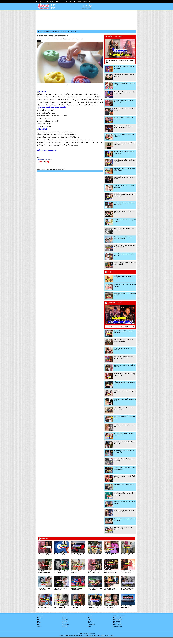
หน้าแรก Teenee (41, 616)
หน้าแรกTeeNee (42, 38)
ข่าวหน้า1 (46, 1)
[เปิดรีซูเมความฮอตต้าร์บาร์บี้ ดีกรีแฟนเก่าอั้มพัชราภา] (109, 419)
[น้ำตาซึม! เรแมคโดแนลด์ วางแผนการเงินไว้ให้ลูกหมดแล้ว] (109, 94)
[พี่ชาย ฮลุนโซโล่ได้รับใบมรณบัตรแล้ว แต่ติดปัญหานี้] (78, 564)
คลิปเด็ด (51, 1)
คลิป (39, 621)
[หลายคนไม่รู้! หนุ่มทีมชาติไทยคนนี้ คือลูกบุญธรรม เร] (128, 581)
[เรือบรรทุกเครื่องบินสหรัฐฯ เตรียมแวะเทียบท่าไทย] (128, 599)
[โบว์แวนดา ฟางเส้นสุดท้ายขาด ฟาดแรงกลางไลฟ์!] (111, 547)
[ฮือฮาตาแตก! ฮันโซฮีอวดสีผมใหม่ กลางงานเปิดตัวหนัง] (109, 504)
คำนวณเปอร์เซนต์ (118, 619)
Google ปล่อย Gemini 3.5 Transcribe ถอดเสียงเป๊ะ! (60, 554)
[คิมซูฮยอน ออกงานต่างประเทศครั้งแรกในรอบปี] (109, 487)
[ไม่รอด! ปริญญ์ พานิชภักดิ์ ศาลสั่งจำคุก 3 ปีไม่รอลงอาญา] (109, 222)
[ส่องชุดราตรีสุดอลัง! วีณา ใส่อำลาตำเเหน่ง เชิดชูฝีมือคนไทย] (109, 453)
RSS (108, 635)
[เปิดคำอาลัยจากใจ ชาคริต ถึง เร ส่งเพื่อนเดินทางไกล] (109, 111)
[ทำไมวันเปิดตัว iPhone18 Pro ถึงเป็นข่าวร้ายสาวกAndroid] (111, 581)
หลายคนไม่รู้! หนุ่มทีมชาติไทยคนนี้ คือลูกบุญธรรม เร (127, 588)
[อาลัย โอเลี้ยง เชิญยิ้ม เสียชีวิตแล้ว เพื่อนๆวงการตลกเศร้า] (109, 231)
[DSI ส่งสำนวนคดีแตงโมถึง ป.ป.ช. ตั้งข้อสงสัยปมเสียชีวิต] (109, 188)
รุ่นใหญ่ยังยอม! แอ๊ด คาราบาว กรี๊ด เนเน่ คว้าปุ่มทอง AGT (94, 571)
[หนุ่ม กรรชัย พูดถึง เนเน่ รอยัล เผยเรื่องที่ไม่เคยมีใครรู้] (78, 599)
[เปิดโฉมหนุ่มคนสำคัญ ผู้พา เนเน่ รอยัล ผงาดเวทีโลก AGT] (109, 359)
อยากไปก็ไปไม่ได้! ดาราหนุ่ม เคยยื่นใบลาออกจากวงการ (95, 606)
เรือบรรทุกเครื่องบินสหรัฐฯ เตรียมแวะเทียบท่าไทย (126, 606)
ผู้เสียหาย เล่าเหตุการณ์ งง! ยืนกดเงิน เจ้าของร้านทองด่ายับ (45, 606)
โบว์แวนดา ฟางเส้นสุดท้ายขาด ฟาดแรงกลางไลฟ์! (111, 554)
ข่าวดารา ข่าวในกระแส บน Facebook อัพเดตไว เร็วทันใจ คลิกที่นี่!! (52, 169)
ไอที (90, 621)
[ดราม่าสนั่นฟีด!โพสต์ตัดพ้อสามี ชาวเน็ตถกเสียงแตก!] (109, 256)
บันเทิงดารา (40, 617)
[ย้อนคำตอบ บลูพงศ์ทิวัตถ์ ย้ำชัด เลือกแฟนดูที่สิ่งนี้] (109, 401)
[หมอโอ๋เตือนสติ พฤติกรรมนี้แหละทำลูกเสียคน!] (109, 278)
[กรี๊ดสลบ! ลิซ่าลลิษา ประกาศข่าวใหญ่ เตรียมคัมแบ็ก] (109, 478)
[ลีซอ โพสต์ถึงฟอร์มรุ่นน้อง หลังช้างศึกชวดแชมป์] (61, 564)
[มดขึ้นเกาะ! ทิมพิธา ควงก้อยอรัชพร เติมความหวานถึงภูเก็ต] (109, 410)
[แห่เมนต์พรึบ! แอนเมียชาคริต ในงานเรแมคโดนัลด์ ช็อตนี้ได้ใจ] (109, 265)
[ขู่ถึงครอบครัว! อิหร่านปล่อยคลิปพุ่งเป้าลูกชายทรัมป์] (95, 581)
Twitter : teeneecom (101, 635)
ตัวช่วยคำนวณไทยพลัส (119, 628)
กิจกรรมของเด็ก (59, 38)
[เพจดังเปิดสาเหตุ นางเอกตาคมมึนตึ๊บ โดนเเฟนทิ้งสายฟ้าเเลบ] (109, 145)
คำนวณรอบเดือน (117, 624)
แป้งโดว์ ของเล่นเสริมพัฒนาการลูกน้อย (73, 38)
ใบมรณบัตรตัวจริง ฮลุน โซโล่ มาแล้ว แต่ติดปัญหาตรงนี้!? (61, 606)
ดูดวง (90, 626)
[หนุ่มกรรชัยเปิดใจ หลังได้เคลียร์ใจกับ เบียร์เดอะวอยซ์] (109, 162)
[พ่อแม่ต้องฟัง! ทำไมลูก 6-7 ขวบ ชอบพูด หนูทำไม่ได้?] (109, 295)
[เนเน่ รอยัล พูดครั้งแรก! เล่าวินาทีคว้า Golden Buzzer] (109, 120)
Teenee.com (92, 633)
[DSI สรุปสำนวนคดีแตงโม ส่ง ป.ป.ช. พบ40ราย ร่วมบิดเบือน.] (109, 239)
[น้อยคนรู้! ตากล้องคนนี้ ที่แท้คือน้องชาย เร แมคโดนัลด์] (109, 461)
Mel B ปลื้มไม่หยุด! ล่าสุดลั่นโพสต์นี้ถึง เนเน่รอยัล (120, 327)
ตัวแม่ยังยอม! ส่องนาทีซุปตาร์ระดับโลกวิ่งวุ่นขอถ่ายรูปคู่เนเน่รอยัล (124, 101)
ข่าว (39, 619)
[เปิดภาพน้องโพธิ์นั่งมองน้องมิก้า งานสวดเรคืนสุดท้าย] (109, 179)
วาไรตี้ (39, 622)
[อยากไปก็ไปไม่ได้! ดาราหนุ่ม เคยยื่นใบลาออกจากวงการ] (95, 599)
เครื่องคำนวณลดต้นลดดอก (119, 616)
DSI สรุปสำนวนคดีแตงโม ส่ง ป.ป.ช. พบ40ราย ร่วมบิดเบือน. (123, 237)
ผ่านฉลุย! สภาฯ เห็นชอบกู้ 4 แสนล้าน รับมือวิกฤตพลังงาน (110, 571)
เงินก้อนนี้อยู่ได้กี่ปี (118, 626)
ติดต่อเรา (111, 635)
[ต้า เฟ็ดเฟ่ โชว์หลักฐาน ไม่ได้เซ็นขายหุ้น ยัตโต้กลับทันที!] (109, 196)
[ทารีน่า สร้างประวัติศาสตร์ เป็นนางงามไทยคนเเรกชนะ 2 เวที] (109, 512)
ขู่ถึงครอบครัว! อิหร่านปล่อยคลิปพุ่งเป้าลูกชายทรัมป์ (95, 588)
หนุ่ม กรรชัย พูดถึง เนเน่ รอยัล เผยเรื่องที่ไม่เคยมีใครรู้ (77, 606)
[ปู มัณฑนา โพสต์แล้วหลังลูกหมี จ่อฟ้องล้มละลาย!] (109, 85)
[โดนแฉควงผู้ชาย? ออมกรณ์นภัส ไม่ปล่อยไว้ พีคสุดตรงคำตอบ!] (109, 470)
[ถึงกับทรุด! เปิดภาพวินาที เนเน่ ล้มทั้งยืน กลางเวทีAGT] (109, 69)
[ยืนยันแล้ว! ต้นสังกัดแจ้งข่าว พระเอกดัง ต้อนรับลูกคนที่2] (45, 564)
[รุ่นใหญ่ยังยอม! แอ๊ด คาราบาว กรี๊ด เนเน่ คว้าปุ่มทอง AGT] (95, 564)
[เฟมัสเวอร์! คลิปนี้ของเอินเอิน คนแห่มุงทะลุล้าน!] (109, 393)
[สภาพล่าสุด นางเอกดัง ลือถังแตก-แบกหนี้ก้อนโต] (128, 547)
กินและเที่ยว (66, 624)
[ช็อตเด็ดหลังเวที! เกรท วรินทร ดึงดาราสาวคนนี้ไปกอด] (109, 521)
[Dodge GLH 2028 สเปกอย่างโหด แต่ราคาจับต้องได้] (78, 547)
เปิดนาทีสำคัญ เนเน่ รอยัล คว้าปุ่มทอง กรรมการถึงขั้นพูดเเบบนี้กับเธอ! (123, 126)
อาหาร (70, 1)
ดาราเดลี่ (51, 159)
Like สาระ (57, 1)
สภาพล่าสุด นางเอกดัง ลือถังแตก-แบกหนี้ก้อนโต (127, 554)
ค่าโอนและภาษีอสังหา (119, 617)
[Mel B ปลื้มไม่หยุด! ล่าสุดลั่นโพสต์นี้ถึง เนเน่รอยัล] (120, 314)
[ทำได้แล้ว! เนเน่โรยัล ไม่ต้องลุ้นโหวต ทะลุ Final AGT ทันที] (109, 376)
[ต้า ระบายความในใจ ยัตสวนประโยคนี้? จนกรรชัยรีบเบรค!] (109, 205)
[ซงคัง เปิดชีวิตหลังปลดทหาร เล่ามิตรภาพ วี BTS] (95, 547)
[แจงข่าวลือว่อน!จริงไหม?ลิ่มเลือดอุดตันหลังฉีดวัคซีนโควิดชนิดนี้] (109, 248)
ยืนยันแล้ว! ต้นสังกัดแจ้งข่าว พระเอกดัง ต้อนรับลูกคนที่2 (44, 571)
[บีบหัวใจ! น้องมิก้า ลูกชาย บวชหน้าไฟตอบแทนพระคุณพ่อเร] (109, 342)
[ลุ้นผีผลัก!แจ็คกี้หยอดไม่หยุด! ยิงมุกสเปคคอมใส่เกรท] (109, 333)
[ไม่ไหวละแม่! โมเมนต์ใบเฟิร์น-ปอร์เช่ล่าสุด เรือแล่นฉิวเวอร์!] (109, 384)
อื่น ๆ (90, 1)
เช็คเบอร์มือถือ (92, 624)
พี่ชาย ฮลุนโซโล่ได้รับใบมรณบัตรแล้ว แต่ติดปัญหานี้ (78, 571)
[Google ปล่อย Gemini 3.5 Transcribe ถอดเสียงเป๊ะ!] (61, 547)
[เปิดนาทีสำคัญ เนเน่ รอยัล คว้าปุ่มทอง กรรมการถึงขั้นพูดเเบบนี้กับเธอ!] (109, 128)
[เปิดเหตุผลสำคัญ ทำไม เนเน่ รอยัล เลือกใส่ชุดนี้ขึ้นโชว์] (120, 48)
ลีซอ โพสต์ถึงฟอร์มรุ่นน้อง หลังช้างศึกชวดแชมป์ (61, 571)
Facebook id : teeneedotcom (89, 635)
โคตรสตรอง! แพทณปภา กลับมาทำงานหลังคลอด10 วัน (111, 606)
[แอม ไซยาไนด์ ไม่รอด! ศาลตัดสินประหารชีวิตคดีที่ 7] (109, 214)
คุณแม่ (90, 619)
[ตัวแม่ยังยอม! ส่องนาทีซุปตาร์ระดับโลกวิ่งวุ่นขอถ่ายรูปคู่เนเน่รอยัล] (109, 103)
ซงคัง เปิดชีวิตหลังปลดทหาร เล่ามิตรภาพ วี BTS (95, 554)
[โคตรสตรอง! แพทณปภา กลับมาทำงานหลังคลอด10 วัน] (111, 599)
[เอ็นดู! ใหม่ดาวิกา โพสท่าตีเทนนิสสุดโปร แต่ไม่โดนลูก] (109, 495)
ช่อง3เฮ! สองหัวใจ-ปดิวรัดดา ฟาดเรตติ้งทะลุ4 (60, 588)
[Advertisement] (86, 19)
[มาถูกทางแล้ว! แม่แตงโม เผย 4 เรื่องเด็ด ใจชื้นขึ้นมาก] (109, 137)
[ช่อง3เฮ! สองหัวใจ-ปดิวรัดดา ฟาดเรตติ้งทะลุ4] (61, 581)
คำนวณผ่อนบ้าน (117, 621)
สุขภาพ (39, 626)
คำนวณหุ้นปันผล (117, 622)
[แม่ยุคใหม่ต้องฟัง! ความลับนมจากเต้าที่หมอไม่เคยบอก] (109, 287)
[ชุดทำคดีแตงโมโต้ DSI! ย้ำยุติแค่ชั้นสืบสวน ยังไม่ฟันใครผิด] (109, 171)
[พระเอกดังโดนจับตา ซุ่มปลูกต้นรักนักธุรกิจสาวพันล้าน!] (109, 444)
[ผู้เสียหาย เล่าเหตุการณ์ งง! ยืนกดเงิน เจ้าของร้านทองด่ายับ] (45, 599)
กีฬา (62, 1)
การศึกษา (85, 1)
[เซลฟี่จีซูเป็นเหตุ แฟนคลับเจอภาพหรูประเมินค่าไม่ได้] (109, 350)
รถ (74, 1)
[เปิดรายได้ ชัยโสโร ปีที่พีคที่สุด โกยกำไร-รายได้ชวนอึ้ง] (109, 154)
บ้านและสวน (91, 622)
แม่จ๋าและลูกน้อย (51, 38)
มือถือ (65, 622)
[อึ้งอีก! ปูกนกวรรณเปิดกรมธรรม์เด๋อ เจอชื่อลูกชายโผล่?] (109, 77)
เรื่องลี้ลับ (65, 621)
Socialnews (79, 1)
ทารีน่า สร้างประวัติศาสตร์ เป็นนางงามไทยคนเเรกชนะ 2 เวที (124, 511)
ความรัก (90, 616)
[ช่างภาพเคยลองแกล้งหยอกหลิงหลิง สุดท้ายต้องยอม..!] (109, 530)
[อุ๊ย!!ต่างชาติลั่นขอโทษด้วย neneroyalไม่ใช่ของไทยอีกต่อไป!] (45, 547)
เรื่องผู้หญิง (66, 626)
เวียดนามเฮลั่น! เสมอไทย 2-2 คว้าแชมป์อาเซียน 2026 (77, 588)
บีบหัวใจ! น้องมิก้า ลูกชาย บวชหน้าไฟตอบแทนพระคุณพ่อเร (123, 340)
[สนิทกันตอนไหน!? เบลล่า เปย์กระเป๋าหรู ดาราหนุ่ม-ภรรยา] (109, 436)
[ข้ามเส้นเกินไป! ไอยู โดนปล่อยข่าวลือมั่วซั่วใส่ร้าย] (45, 581)
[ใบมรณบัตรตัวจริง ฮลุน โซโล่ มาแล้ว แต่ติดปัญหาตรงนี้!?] (61, 599)
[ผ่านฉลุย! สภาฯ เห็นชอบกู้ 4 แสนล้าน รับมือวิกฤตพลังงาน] (111, 564)
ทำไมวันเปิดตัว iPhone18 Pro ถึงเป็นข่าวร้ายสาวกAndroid (110, 588)
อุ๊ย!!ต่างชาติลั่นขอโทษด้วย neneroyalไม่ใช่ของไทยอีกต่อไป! (45, 554)
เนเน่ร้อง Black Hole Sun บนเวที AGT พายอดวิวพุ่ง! (127, 571)
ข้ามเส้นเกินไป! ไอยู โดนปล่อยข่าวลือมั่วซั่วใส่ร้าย (44, 588)
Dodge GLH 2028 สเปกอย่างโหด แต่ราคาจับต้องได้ (77, 554)
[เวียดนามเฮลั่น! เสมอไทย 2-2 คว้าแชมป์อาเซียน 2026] (78, 581)
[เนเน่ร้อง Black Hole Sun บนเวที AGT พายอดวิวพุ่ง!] (128, 564)
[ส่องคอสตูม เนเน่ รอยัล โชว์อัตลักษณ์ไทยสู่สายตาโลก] (109, 367)
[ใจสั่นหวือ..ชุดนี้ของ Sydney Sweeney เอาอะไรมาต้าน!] (109, 427)
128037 (51, 31)
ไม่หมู (66, 1)
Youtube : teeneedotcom (65, 635)
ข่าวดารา (40, 1)
